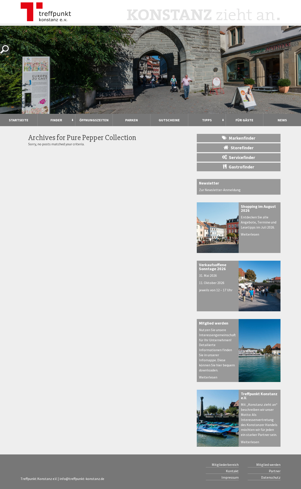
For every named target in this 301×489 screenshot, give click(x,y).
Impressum (230, 477)
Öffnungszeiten (94, 120)
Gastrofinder (241, 167)
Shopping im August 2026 (258, 208)
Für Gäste (244, 120)
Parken (131, 120)
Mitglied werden (213, 323)
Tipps (207, 120)
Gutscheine (169, 120)
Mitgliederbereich (225, 464)
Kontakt (232, 471)
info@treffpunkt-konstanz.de (81, 478)
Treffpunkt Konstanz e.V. (259, 395)
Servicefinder (242, 157)
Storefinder (242, 147)
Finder (56, 120)
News (282, 120)
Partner (275, 471)
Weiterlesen (250, 234)
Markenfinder (242, 138)
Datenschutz (271, 477)
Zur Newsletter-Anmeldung (220, 190)
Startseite (18, 120)
